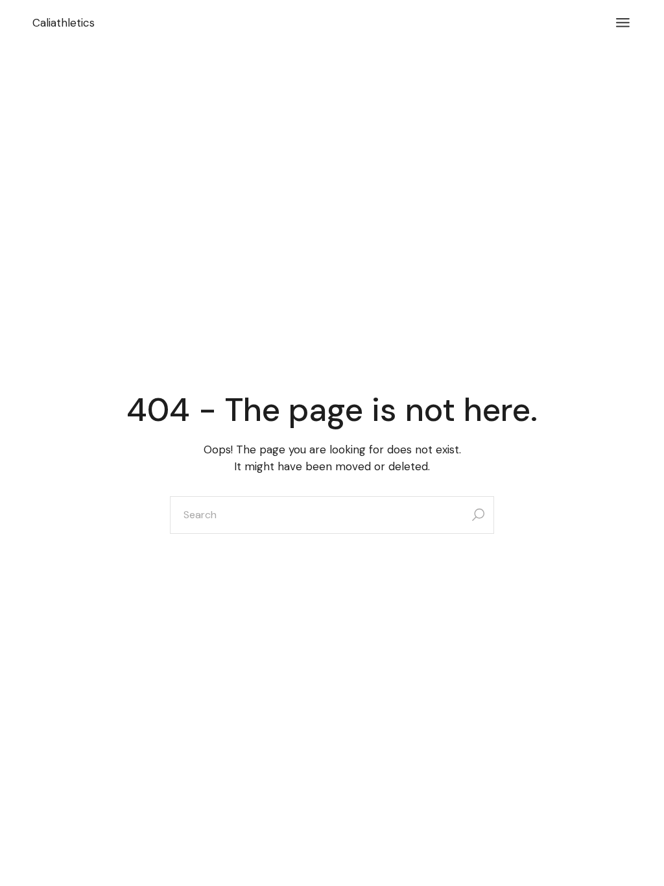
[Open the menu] (623, 22)
